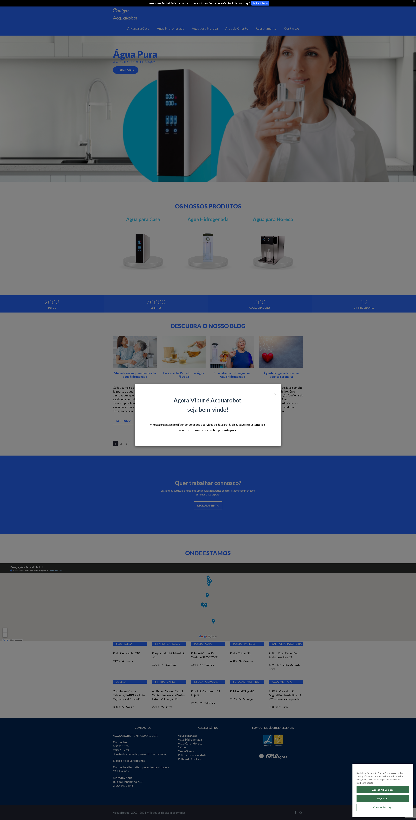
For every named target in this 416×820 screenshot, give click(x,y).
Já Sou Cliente (260, 3)
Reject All (383, 798)
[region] (382, 790)
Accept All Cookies (383, 790)
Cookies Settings (383, 807)
